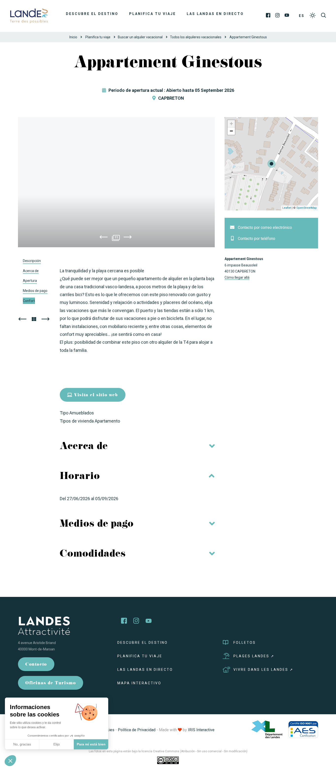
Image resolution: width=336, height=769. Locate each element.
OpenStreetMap (306, 207)
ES (302, 16)
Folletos (244, 643)
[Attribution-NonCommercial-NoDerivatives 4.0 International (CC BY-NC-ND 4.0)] (168, 760)
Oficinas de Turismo (50, 683)
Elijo (56, 744)
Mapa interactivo (139, 683)
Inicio (73, 37)
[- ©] (116, 182)
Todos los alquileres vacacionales (195, 37)
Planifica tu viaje (152, 14)
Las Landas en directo (215, 14)
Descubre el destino (92, 14)
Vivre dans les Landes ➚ (263, 670)
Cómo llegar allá (237, 277)
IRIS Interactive (201, 730)
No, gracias (22, 744)
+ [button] (231, 124)
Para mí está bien (91, 744)
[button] (10, 761)
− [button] (231, 131)
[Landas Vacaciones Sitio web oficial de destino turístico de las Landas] (29, 15)
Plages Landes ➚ (254, 656)
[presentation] (103, 238)
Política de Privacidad (136, 730)
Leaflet (286, 207)
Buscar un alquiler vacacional (140, 37)
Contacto (36, 664)
